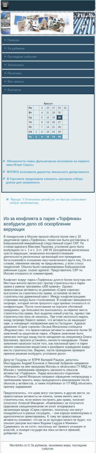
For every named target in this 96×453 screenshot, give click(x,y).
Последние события (22, 56)
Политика (14, 73)
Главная (13, 40)
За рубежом (16, 48)
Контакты (14, 89)
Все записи (15, 81)
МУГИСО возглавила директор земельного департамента (48, 172)
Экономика (16, 65)
